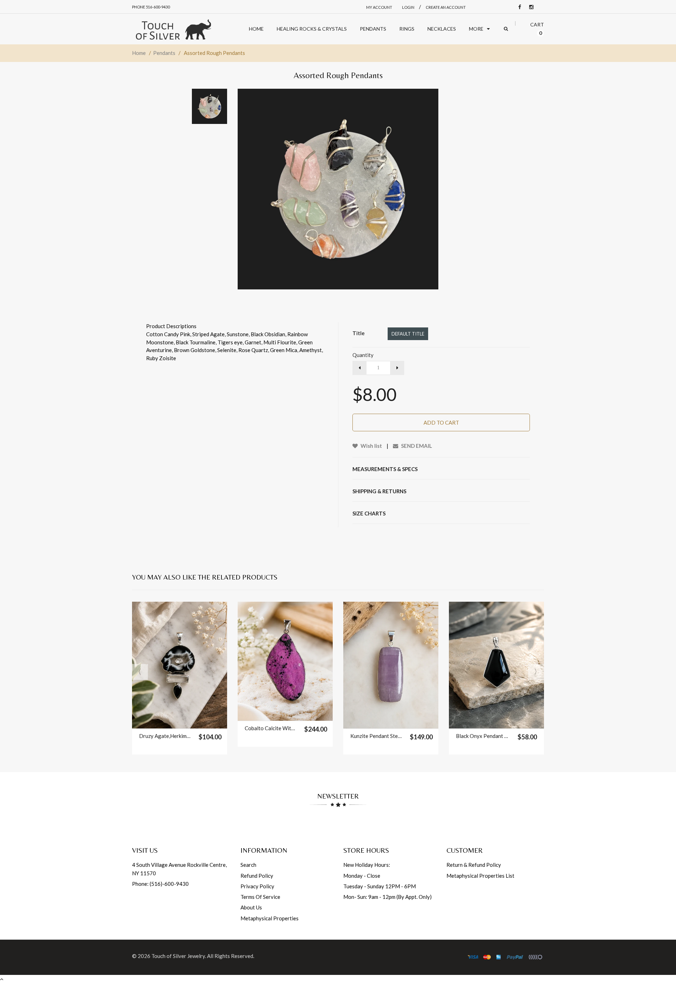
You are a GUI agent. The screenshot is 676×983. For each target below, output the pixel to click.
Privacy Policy (257, 886)
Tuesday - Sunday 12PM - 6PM (379, 886)
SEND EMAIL (416, 446)
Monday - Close (361, 875)
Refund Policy (256, 875)
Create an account (446, 7)
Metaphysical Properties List (480, 875)
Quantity (363, 355)
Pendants (164, 53)
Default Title (408, 334)
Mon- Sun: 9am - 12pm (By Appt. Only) (387, 897)
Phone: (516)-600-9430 (160, 884)
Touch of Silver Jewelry (178, 956)
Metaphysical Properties (269, 918)
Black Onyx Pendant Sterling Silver (482, 736)
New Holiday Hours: (366, 865)
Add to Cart (441, 422)
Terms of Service (260, 897)
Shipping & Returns (379, 491)
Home (139, 53)
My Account (379, 7)
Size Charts (369, 513)
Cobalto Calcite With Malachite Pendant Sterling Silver (271, 728)
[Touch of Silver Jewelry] (173, 29)
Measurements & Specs (385, 469)
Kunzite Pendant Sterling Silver (376, 736)
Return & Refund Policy (473, 865)
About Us (251, 907)
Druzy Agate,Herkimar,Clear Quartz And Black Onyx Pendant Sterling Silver (165, 736)
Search (248, 865)
